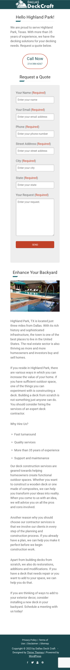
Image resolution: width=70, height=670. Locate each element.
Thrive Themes (35, 652)
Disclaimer (32, 643)
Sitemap (44, 643)
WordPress (35, 656)
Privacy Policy (29, 640)
